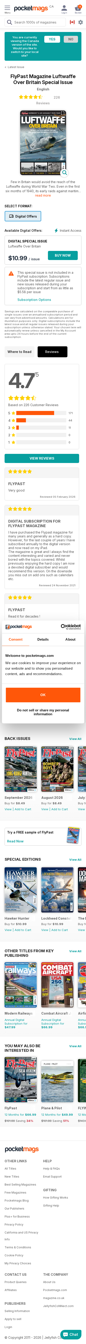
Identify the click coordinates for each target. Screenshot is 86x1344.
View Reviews (42, 458)
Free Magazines (15, 1192)
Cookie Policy (14, 1255)
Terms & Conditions (18, 1247)
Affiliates (11, 1290)
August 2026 (52, 798)
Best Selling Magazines (20, 1184)
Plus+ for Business (17, 1216)
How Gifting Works (55, 1197)
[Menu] (7, 8)
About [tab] (70, 639)
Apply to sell (13, 1319)
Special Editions (23, 859)
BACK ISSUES (17, 738)
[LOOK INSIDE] (43, 174)
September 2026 (19, 798)
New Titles (12, 1176)
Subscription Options (34, 300)
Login (8, 1327)
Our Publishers (14, 1208)
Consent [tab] (15, 639)
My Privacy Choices (18, 1263)
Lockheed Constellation (56, 918)
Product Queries (16, 1282)
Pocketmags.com (55, 1290)
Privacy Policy (14, 1224)
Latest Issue (16, 67)
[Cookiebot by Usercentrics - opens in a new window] (61, 627)
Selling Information (17, 1311)
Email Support (52, 1176)
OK (43, 695)
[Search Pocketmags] (9, 23)
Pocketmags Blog (17, 1200)
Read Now (15, 841)
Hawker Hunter (17, 918)
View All (75, 739)
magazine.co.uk (53, 1298)
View (8, 809)
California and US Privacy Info (21, 1236)
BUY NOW (63, 255)
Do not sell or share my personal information (43, 712)
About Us (49, 1282)
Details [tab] (43, 639)
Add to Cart (23, 809)
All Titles (10, 1168)
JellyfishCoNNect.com (58, 1306)
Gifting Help (51, 1205)
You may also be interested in (22, 1046)
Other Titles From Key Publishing (29, 951)
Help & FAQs (51, 1168)
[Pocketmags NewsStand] (30, 9)
